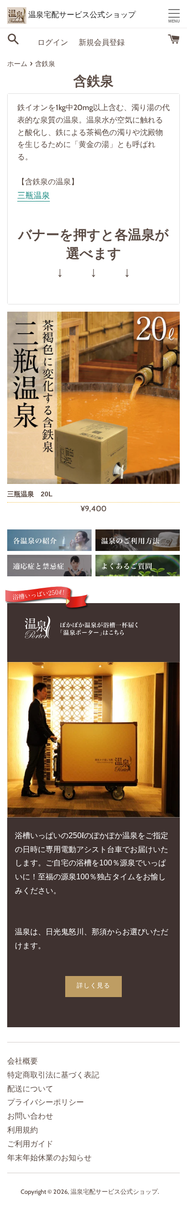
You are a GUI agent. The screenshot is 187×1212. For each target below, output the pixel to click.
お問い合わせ (30, 1116)
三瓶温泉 (33, 195)
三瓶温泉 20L (30, 494)
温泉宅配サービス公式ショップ (81, 14)
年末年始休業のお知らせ (49, 1158)
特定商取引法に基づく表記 (53, 1075)
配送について (30, 1089)
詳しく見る (93, 985)
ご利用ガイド (30, 1144)
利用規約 (22, 1130)
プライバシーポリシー (45, 1102)
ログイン (52, 42)
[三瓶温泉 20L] (93, 398)
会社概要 (22, 1061)
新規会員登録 (102, 42)
